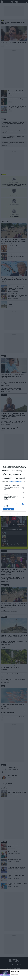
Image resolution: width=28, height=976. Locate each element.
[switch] (23, 488)
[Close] (25, 462)
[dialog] (14, 488)
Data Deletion (6, 514)
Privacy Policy (21, 514)
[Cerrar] (26, 971)
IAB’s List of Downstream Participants (15, 481)
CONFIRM (8, 509)
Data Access (14, 514)
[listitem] (14, 485)
